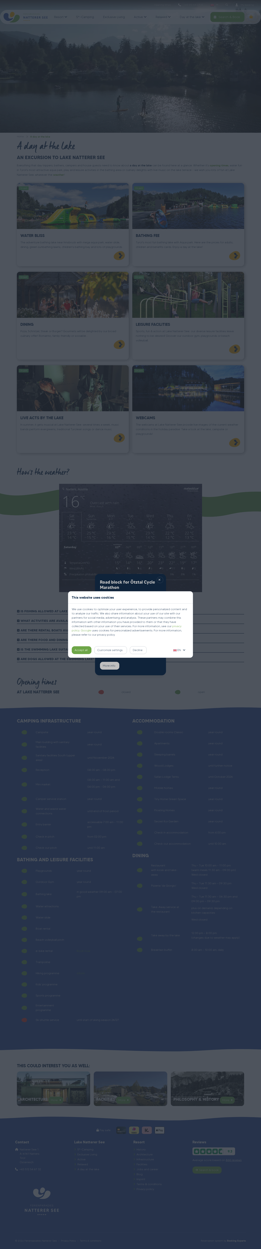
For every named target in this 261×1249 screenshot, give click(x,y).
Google (86, 630)
